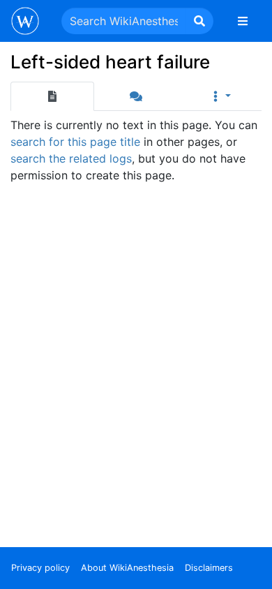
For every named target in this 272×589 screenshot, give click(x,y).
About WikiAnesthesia (127, 567)
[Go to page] (199, 21)
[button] (220, 96)
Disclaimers (209, 567)
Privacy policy (40, 567)
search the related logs (71, 158)
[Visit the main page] (25, 22)
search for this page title (75, 142)
